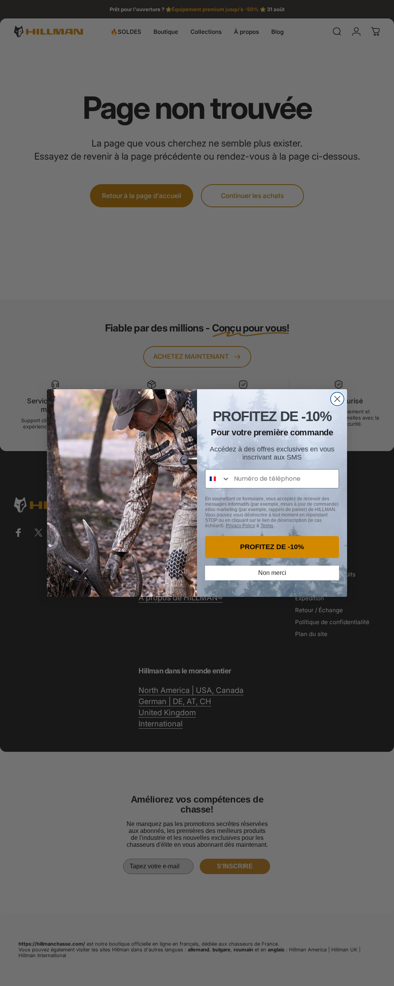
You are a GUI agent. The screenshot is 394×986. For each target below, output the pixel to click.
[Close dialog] (337, 399)
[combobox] (217, 479)
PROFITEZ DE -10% (272, 547)
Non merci (272, 573)
